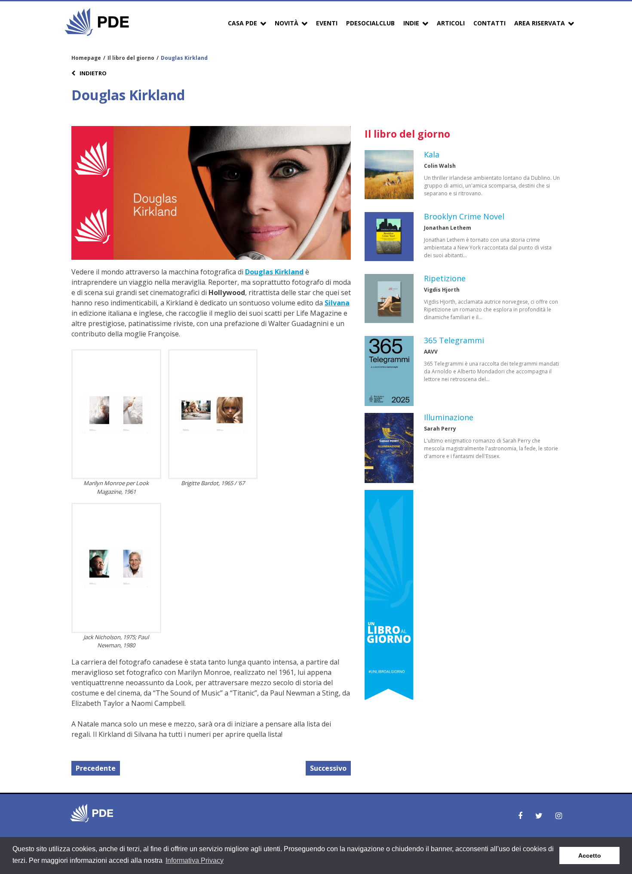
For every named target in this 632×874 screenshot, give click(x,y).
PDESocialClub (370, 23)
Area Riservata (539, 23)
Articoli (451, 23)
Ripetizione (445, 278)
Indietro (92, 73)
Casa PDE (242, 23)
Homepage (86, 58)
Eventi (326, 23)
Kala (431, 154)
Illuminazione (448, 417)
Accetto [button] (589, 855)
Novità (286, 23)
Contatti (489, 23)
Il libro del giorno (130, 58)
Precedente (96, 768)
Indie (411, 23)
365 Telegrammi (454, 340)
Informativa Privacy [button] (195, 860)
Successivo (328, 768)
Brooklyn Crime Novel (464, 216)
